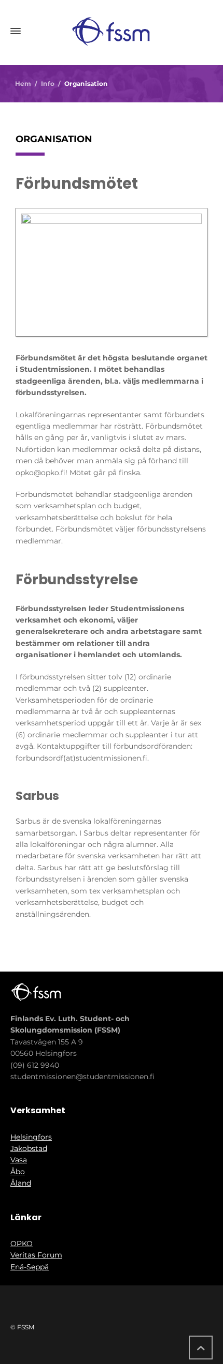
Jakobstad (28, 1148)
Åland (20, 1183)
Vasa (18, 1159)
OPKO (21, 1243)
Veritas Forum (36, 1255)
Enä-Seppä (29, 1266)
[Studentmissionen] (111, 31)
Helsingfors (31, 1137)
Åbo (17, 1171)
